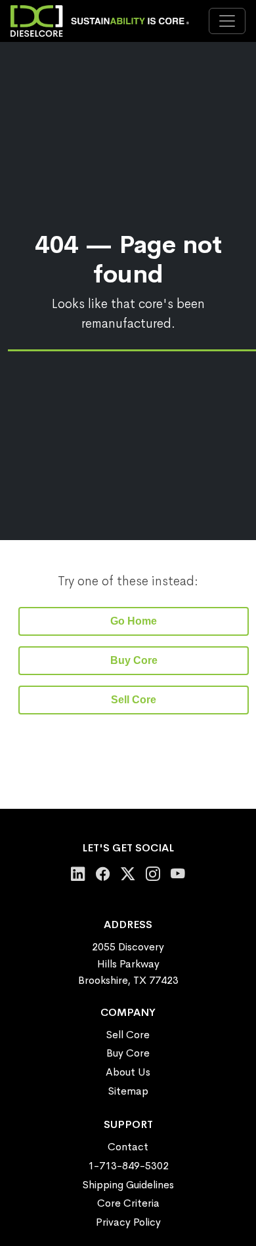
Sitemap (128, 1091)
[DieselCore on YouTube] (178, 874)
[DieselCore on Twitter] (128, 874)
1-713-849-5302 (128, 1166)
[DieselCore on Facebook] (103, 874)
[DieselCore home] (103, 21)
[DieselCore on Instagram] (153, 874)
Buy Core (134, 660)
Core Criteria (128, 1203)
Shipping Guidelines (128, 1185)
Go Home (133, 621)
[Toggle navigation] (227, 21)
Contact (128, 1147)
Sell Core (133, 699)
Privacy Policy (128, 1222)
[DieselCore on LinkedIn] (78, 874)
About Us (128, 1072)
